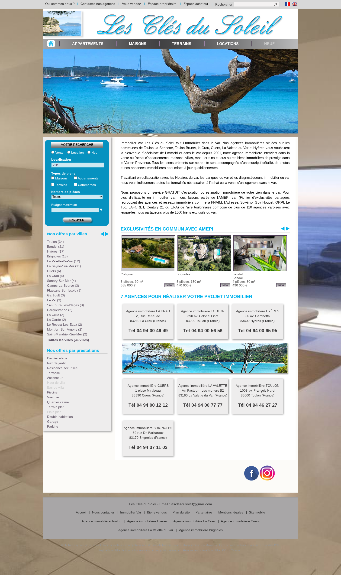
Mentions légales (230, 512)
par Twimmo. (234, 550)
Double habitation (60, 417)
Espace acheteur (195, 4)
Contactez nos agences (97, 4)
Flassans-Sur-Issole (64, 290)
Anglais (294, 4)
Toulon (55, 242)
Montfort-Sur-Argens (64, 329)
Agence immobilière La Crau (194, 521)
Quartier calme (58, 402)
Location (77, 152)
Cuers (54, 271)
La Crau (55, 276)
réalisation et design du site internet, (160, 550)
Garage (52, 421)
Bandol (55, 246)
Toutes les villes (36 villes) (68, 340)
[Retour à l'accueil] (51, 46)
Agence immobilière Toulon (101, 521)
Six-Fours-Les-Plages (65, 305)
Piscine (52, 392)
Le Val (54, 300)
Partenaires (204, 512)
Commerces (86, 185)
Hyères (55, 251)
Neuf (94, 152)
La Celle (55, 315)
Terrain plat (55, 407)
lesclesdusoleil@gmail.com (191, 504)
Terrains (181, 44)
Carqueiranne (59, 310)
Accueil (81, 512)
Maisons (137, 44)
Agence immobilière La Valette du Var (145, 530)
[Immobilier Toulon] (64, 24)
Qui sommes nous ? (60, 4)
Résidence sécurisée (62, 368)
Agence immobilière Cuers (240, 521)
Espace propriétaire (162, 4)
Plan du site (181, 512)
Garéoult (56, 295)
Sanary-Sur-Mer (61, 281)
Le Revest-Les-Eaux (64, 324)
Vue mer (53, 397)
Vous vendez (131, 4)
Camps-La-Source (63, 285)
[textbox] (77, 165)
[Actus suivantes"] (288, 229)
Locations (228, 44)
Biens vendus (157, 512)
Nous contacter (103, 512)
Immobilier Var (130, 512)
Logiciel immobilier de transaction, (118, 550)
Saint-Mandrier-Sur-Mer (67, 334)
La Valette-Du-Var (63, 261)
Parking (52, 426)
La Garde (56, 320)
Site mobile (257, 512)
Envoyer (76, 220)
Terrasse (53, 373)
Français (287, 4)
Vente (59, 152)
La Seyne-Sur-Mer (64, 266)
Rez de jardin (57, 363)
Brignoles (57, 256)
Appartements (87, 44)
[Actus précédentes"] (283, 229)
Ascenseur (55, 378)
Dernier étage (57, 358)
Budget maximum (64, 205)
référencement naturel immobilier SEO (204, 550)
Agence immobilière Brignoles (201, 530)
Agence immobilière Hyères (147, 521)
